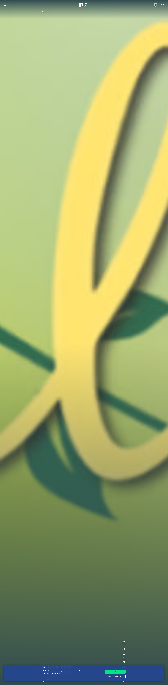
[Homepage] (84, 5)
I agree (115, 672)
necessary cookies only (115, 676)
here (58, 673)
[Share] (124, 662)
